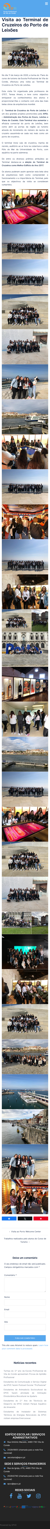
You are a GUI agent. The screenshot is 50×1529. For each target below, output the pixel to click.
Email (6, 1309)
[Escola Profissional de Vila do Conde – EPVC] (10, 8)
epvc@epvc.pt (14, 1483)
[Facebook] (11, 1497)
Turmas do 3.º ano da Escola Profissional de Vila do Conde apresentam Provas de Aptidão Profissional (25, 1374)
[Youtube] (19, 1497)
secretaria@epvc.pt (16, 1457)
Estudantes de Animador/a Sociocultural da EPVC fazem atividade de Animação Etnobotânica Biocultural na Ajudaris (25, 1392)
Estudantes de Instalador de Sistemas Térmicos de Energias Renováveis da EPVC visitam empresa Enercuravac (25, 1414)
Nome (7, 1297)
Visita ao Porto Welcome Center (26, 1231)
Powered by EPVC (8, 1525)
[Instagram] (38, 1497)
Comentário (10, 1275)
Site (6, 1322)
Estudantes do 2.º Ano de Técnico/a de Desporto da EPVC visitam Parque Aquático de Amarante (25, 1403)
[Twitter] (29, 1497)
